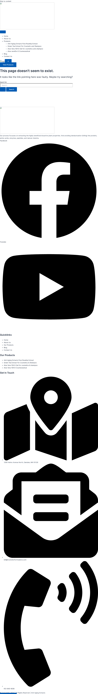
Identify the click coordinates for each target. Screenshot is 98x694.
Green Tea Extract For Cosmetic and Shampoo (24, 46)
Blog (5, 54)
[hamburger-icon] (3, 31)
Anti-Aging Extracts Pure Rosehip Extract (23, 44)
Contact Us (8, 56)
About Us (7, 39)
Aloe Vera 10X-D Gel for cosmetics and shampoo (25, 49)
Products (7, 41)
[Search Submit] (3, 89)
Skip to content (5, 1)
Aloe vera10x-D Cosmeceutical (19, 51)
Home (6, 36)
